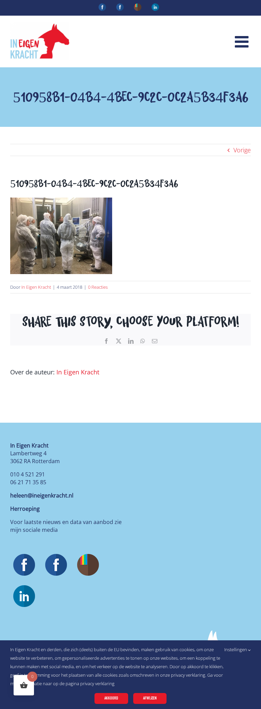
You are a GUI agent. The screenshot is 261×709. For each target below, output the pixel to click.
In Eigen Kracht (36, 287)
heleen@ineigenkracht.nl (41, 495)
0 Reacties (98, 287)
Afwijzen (150, 698)
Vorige (242, 150)
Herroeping (25, 508)
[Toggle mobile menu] (243, 42)
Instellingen (236, 649)
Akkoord (111, 698)
